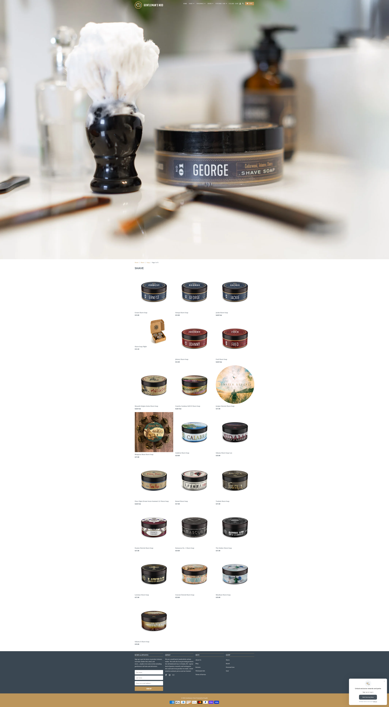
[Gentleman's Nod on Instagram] (170, 675)
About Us (198, 660)
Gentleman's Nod (191, 698)
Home (185, 4)
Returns (198, 667)
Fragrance (201, 3)
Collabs (231, 4)
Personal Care (230, 667)
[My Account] (240, 4)
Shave (228, 660)
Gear (227, 671)
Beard (228, 663)
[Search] (243, 4)
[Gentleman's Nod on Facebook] (166, 675)
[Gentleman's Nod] (149, 5)
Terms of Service (201, 674)
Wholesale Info (200, 671)
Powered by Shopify (202, 698)
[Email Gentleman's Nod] (173, 675)
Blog (197, 663)
